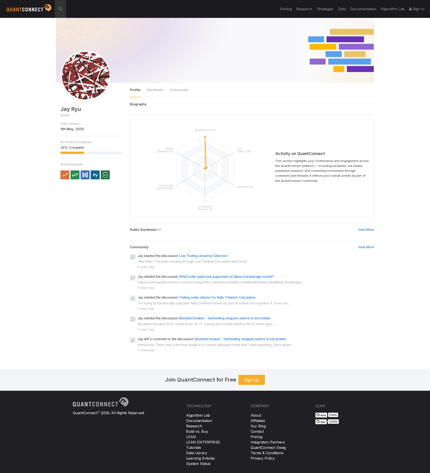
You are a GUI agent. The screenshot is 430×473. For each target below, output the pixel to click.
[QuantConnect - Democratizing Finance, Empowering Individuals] (29, 9)
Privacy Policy (263, 458)
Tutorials (193, 447)
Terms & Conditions (267, 453)
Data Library (196, 453)
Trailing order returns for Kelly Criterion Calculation (217, 297)
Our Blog (258, 426)
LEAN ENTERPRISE (203, 442)
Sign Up (251, 380)
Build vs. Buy (197, 431)
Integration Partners (268, 442)
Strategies (325, 9)
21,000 (333, 421)
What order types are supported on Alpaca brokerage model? (226, 276)
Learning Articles (200, 458)
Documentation (199, 420)
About (256, 415)
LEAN (191, 437)
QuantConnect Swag (268, 447)
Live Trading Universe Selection (203, 256)
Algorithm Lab (198, 415)
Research (304, 9)
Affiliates (258, 420)
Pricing (286, 9)
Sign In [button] (417, 9)
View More (366, 229)
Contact (257, 431)
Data (342, 9)
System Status (198, 463)
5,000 (333, 414)
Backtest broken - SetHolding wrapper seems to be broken (224, 318)
